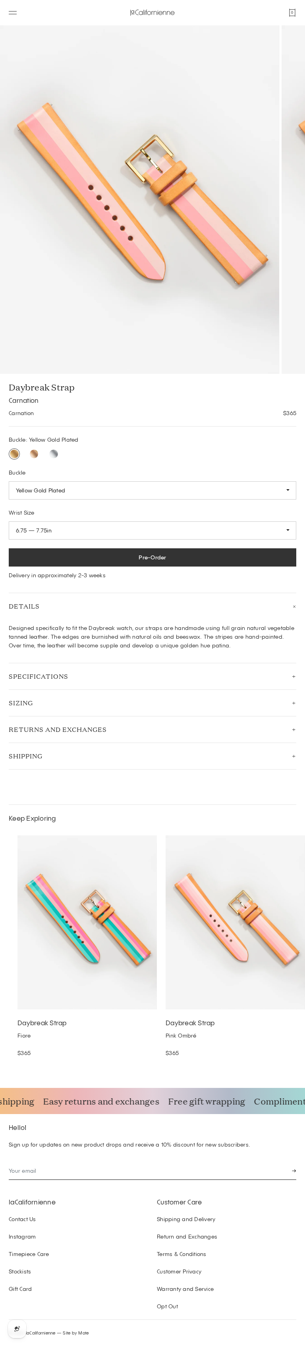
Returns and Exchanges (58, 729)
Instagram (22, 1236)
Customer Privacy (179, 1271)
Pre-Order (152, 557)
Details (24, 606)
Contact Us (22, 1219)
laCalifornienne (32, 1202)
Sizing (21, 702)
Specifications (38, 676)
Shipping (25, 755)
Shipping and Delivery (186, 1219)
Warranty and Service (185, 1288)
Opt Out (167, 1306)
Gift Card (20, 1288)
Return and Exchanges (187, 1236)
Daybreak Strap (42, 1022)
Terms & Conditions (182, 1253)
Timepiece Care (29, 1253)
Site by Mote (76, 1332)
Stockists (20, 1271)
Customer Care (179, 1202)
